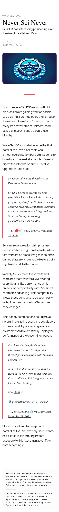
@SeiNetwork (25, 374)
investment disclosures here (25, 505)
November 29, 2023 (19, 416)
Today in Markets (11, 16)
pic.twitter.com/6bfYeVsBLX (24, 221)
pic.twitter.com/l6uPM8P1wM (30, 402)
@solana (48, 355)
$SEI (17, 392)
